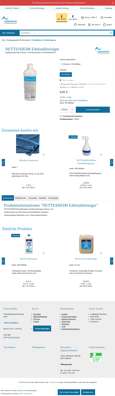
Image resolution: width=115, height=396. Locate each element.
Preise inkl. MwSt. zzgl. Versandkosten (73, 100)
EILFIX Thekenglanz (28, 259)
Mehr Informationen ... (27, 393)
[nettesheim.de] (10, 20)
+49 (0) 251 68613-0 (10, 323)
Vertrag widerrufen (42, 328)
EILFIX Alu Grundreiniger (86, 259)
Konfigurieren (88, 392)
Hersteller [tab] (42, 198)
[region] (57, 162)
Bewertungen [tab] (53, 198)
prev (3, 162)
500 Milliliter (65, 74)
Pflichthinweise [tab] (20, 198)
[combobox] (64, 32)
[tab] (8, 198)
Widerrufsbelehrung (40, 317)
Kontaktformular (13, 337)
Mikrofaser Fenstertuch (28, 160)
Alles (3, 40)
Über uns (36, 319)
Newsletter (37, 314)
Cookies (36, 322)
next (111, 162)
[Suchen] (110, 32)
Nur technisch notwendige (69, 392)
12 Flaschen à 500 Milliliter (71, 64)
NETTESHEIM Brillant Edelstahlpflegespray (86, 161)
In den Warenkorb (93, 110)
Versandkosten (53, 382)
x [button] (112, 2)
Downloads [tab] (33, 198)
